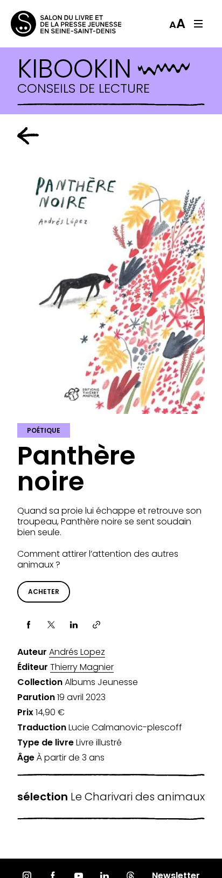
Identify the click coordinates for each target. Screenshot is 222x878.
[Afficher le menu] (198, 24)
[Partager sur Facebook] (28, 624)
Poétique (43, 430)
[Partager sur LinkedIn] (74, 624)
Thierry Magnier (82, 667)
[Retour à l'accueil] (54, 24)
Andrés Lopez (77, 652)
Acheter (43, 591)
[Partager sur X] (51, 624)
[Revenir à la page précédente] (28, 136)
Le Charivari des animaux (111, 797)
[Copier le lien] (96, 624)
